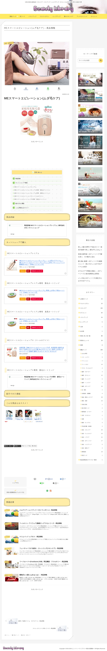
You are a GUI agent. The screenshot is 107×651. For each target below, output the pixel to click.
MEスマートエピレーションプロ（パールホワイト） (29, 196)
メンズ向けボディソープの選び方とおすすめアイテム (90, 279)
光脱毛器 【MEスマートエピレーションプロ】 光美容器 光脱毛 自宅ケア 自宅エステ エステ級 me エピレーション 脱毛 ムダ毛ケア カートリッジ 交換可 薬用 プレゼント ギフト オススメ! (41, 349)
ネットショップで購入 (21, 182)
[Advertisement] (37, 35)
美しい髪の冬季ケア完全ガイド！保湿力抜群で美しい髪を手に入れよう (90, 248)
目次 (35, 172)
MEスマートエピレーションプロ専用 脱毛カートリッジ (30, 199)
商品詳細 (17, 178)
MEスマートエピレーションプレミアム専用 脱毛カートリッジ (32, 190)
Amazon (23, 271)
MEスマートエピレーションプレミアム (25, 187)
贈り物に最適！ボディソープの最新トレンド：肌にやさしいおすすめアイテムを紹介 (90, 264)
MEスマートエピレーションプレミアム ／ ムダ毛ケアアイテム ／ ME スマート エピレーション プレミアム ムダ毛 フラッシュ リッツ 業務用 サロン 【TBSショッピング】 (42, 262)
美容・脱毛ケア (9, 446)
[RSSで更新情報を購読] (50, 490)
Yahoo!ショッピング (37, 271)
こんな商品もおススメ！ (22, 207)
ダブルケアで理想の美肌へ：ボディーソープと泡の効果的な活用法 (90, 272)
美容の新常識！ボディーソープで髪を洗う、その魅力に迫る (90, 255)
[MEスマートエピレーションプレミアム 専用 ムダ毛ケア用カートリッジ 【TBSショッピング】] (11, 295)
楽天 (28, 271)
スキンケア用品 (27, 446)
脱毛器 (34, 446)
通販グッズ (18, 446)
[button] (59, 89)
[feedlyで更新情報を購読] (47, 490)
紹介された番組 (19, 203)
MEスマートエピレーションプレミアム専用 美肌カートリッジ (32, 193)
